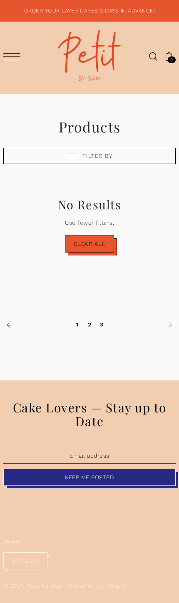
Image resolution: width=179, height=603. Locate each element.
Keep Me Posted (89, 477)
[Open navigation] (13, 56)
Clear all (90, 243)
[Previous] (9, 324)
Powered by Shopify (99, 585)
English (25, 560)
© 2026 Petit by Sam (33, 585)
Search (12, 540)
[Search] (152, 56)
